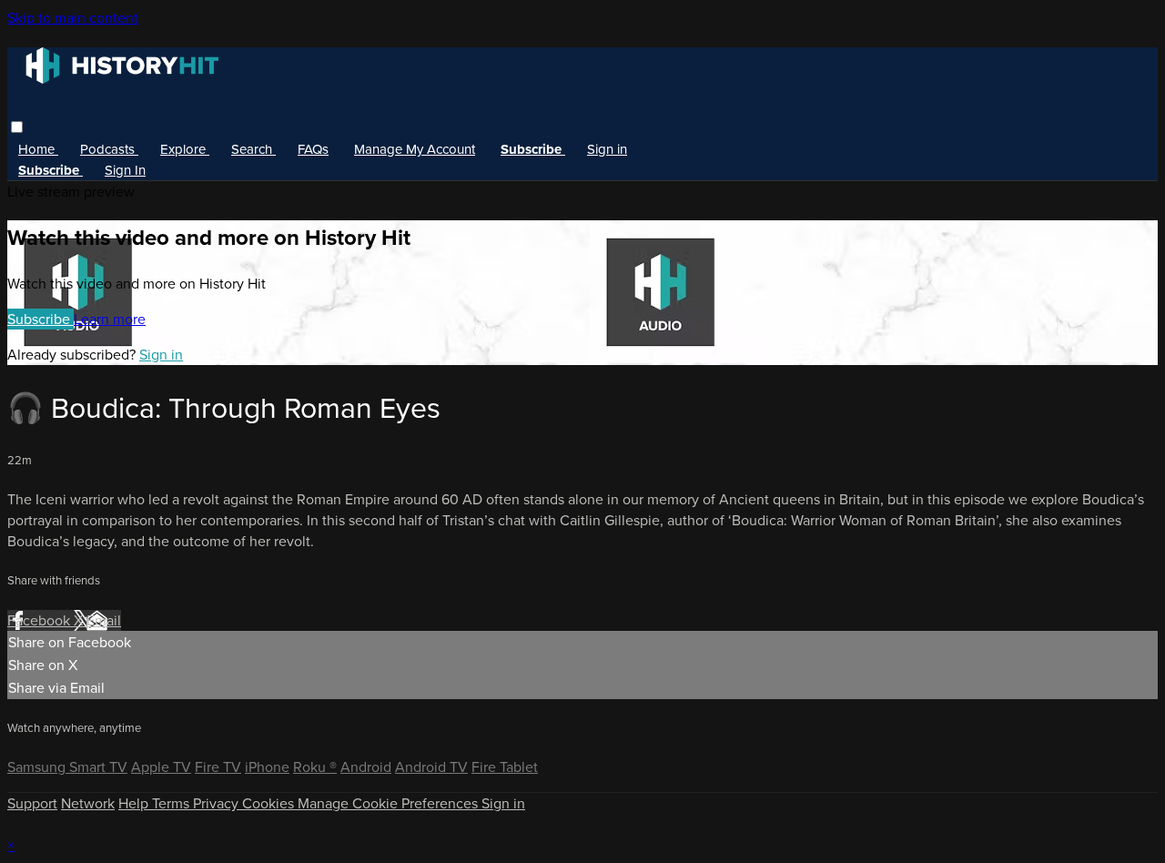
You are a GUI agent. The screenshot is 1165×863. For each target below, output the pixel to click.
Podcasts (109, 149)
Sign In (125, 170)
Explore (184, 149)
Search (253, 149)
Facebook (40, 620)
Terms (172, 803)
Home (38, 149)
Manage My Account (414, 149)
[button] (17, 127)
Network (88, 803)
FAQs (313, 149)
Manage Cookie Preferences (389, 803)
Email (103, 620)
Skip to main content (72, 17)
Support (32, 803)
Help (135, 803)
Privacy (217, 803)
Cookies (270, 803)
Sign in (607, 149)
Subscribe (40, 319)
